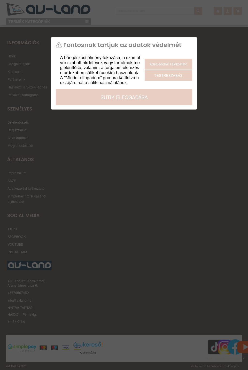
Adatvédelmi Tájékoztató (168, 63)
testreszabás (168, 75)
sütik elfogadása (124, 97)
